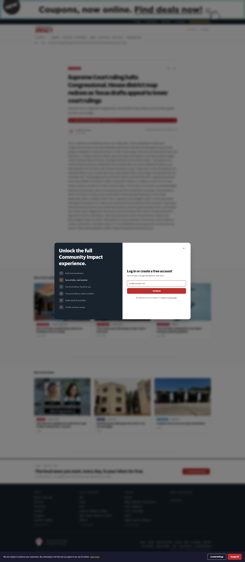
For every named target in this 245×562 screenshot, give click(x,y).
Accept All (235, 557)
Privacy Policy (172, 298)
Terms (163, 298)
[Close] (183, 248)
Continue (156, 291)
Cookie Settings (216, 557)
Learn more (94, 557)
